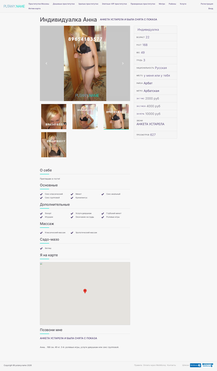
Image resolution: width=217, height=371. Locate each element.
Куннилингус (81, 197)
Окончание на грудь (85, 217)
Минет (79, 194)
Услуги (183, 4)
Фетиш (48, 248)
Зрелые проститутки (88, 4)
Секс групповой (52, 197)
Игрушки (49, 217)
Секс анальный (113, 194)
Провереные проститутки (143, 4)
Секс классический (54, 194)
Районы (172, 4)
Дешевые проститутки (64, 4)
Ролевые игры (113, 217)
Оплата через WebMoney (154, 365)
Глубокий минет (113, 213)
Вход (210, 8)
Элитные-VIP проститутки (114, 4)
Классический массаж (55, 232)
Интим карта (35, 8)
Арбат (148, 83)
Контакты (171, 365)
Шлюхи (185, 365)
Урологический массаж (86, 232)
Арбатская (151, 91)
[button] (46, 63)
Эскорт (48, 213)
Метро (162, 4)
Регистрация (207, 4)
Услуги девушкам (83, 213)
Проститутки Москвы (39, 4)
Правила (138, 365)
